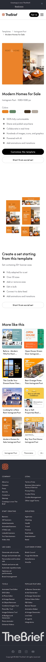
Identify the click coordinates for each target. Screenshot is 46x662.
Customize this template (23, 151)
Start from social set (23, 159)
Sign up (34, 14)
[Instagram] (26, 652)
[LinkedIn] (20, 652)
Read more (19, 6)
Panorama (28, 453)
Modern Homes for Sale (15, 34)
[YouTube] (33, 652)
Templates (6, 31)
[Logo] (5, 467)
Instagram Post (20, 31)
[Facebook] (13, 652)
